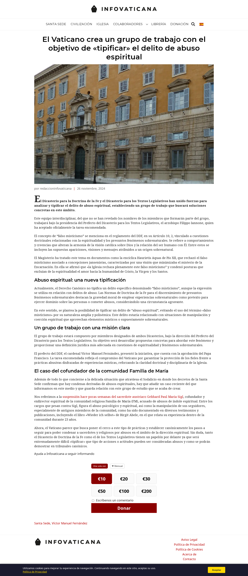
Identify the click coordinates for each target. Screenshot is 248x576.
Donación (179, 24)
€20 (124, 479)
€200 (146, 491)
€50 (101, 491)
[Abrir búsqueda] (193, 24)
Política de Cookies (189, 549)
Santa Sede (56, 24)
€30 (146, 479)
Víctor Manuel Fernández (69, 523)
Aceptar (216, 570)
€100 (124, 491)
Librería (158, 24)
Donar (124, 508)
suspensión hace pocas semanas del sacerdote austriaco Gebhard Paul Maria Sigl (123, 397)
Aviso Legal (189, 539)
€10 (101, 479)
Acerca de (189, 554)
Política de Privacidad (189, 544)
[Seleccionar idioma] (201, 24)
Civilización (81, 24)
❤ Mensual (117, 466)
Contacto (189, 559)
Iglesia (103, 24)
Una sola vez (99, 466)
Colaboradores (128, 24)
